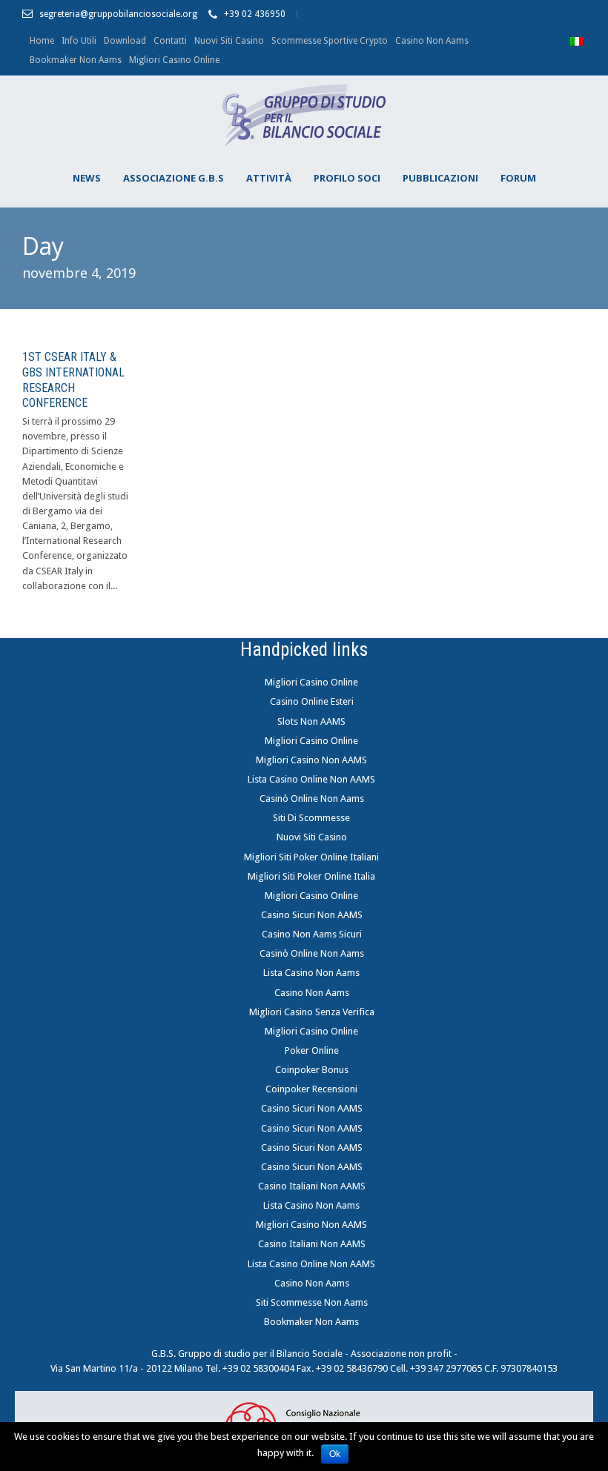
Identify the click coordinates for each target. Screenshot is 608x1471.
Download (125, 41)
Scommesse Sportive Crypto (329, 41)
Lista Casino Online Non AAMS (311, 779)
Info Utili (79, 41)
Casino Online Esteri (312, 701)
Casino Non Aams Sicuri (312, 934)
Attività (268, 178)
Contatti (170, 41)
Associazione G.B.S (173, 178)
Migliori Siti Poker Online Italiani (311, 857)
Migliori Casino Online (174, 60)
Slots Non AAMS (311, 721)
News (87, 178)
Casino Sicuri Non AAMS (312, 914)
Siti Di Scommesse (311, 817)
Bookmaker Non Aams (76, 60)
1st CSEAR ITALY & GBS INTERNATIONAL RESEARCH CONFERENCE (73, 380)
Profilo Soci (347, 178)
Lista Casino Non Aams (311, 972)
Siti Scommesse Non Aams (312, 1302)
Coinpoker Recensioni (311, 1089)
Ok (334, 1454)
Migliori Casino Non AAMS (311, 760)
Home (42, 41)
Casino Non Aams (432, 41)
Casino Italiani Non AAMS (312, 1186)
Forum (518, 178)
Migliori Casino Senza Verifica (311, 1011)
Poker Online (312, 1050)
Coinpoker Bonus (311, 1069)
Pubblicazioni (440, 178)
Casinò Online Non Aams (312, 798)
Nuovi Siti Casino (229, 41)
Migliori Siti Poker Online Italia (311, 876)
